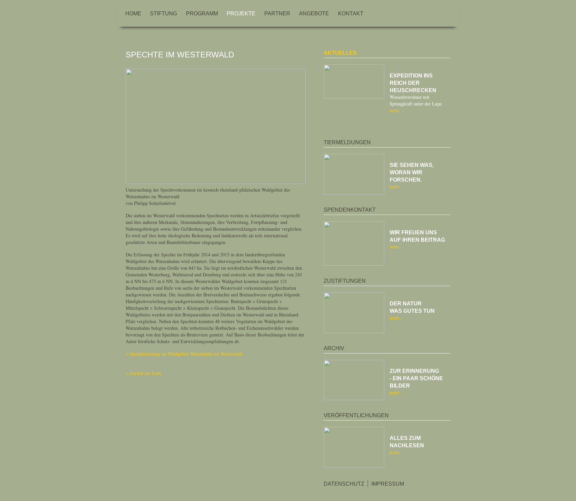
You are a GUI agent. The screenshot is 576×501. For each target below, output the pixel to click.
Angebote (314, 13)
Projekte (241, 13)
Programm (202, 13)
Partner (277, 13)
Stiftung (163, 13)
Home (133, 13)
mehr (395, 110)
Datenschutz (344, 484)
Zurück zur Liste (145, 373)
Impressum (387, 484)
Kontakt (350, 13)
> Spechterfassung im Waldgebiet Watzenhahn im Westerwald (184, 353)
